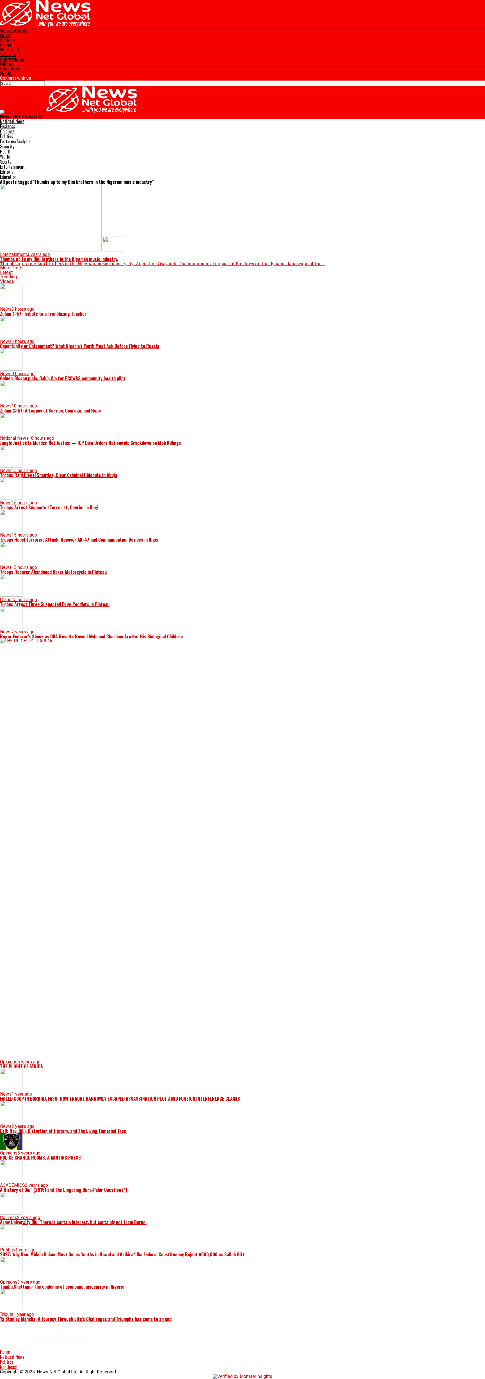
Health (6, 73)
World (5, 156)
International (12, 59)
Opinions (7, 131)
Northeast (9, 49)
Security (8, 54)
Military (7, 64)
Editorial (7, 171)
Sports (6, 161)
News (6, 35)
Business (7, 126)
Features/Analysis (15, 141)
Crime (6, 45)
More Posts (12, 268)
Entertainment (12, 166)
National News (14, 30)
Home (5, 1351)
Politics (7, 40)
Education (9, 69)
